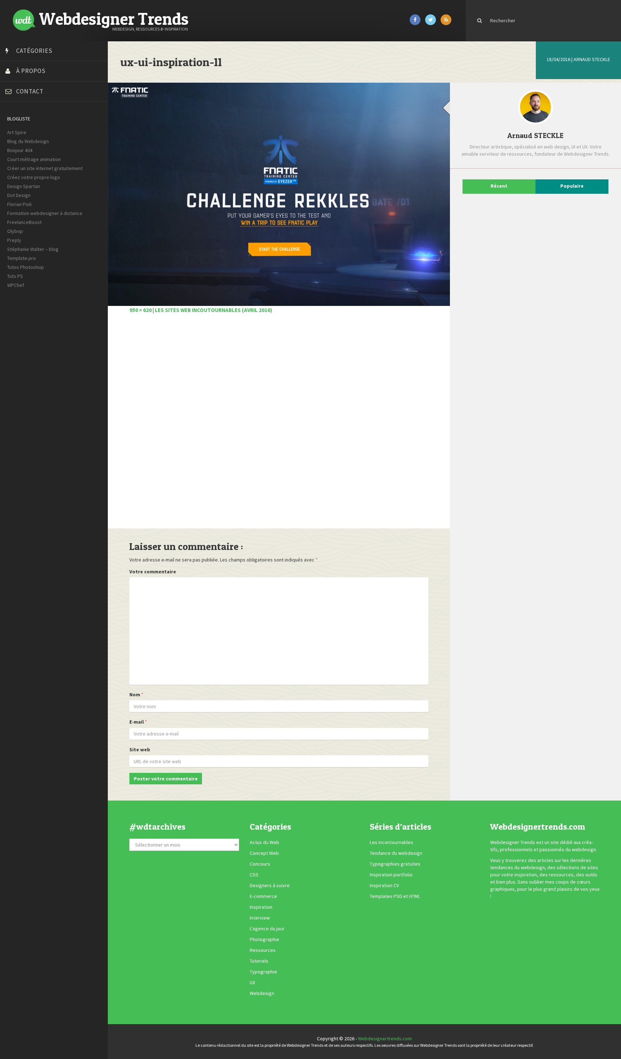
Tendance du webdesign (396, 853)
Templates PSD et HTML (395, 896)
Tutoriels (259, 961)
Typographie (263, 972)
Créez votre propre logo (33, 177)
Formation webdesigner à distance (44, 213)
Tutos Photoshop (25, 267)
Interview (260, 918)
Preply (14, 240)
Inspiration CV (384, 885)
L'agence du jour (267, 929)
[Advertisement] (278, 425)
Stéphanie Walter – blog (33, 249)
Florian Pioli (19, 204)
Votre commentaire (152, 571)
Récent (499, 186)
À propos (31, 71)
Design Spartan (23, 186)
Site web (139, 749)
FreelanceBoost (24, 222)
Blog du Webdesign (28, 141)
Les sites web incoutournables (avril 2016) (213, 310)
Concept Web (264, 853)
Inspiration (261, 907)
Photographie (264, 939)
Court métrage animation (34, 159)
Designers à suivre (270, 885)
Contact (29, 91)
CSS (254, 875)
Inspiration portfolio (391, 875)
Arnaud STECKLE (592, 59)
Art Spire (16, 132)
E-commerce (263, 896)
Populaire (572, 186)
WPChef (15, 285)
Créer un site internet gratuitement (45, 168)
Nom (134, 694)
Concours (260, 864)
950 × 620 (140, 310)
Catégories (34, 51)
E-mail (136, 722)
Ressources (263, 950)
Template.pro (21, 258)
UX (252, 983)
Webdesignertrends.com (385, 1038)
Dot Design (19, 195)
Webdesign (262, 993)
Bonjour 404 (19, 150)
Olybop (15, 231)
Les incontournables (391, 842)
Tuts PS (15, 276)
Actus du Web (264, 842)
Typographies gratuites (395, 864)
